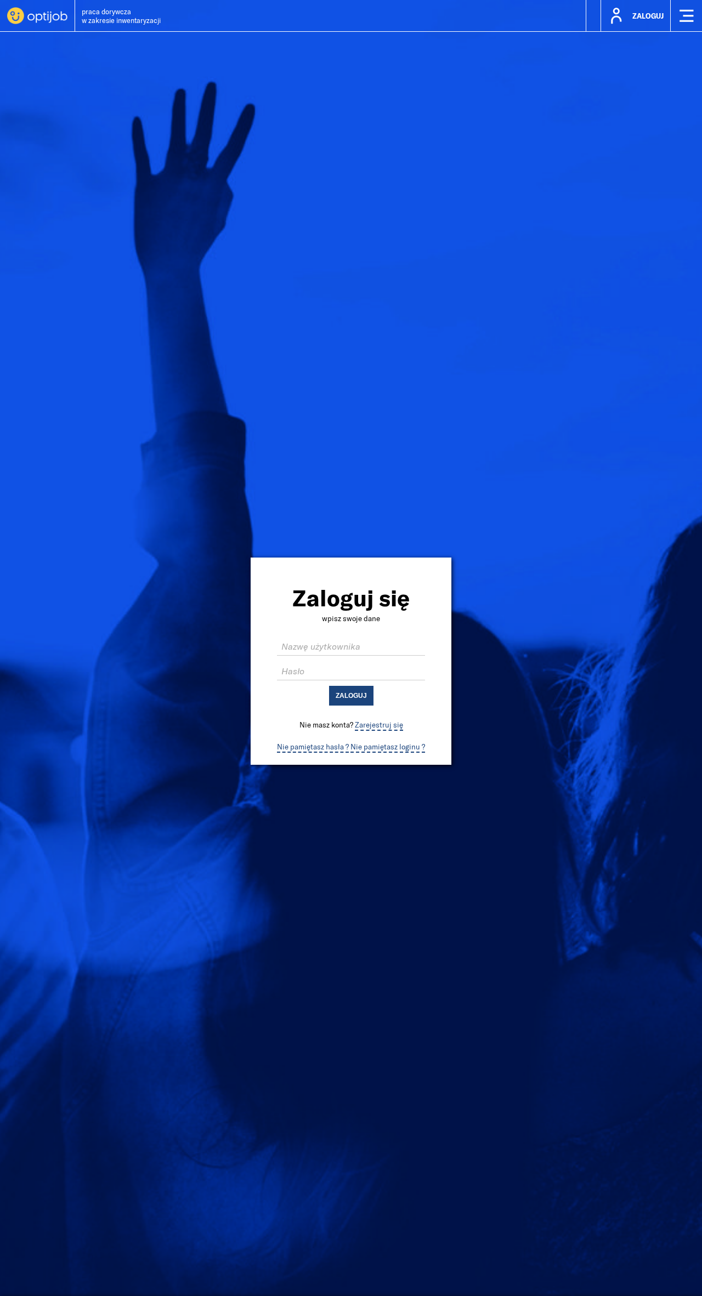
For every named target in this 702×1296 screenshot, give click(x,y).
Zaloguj (351, 696)
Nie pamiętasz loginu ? (387, 746)
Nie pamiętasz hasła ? (313, 746)
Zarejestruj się (379, 724)
